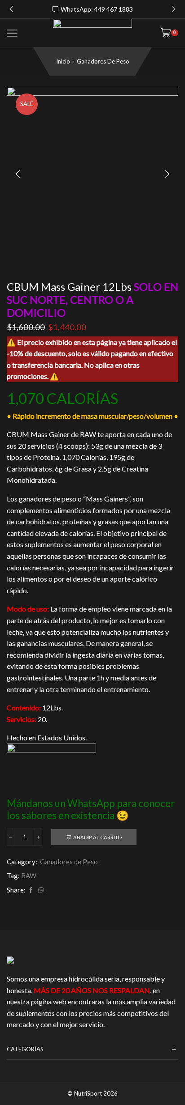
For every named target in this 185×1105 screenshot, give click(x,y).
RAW (28, 875)
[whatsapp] (40, 890)
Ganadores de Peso (103, 61)
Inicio (63, 61)
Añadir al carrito (97, 837)
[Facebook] (31, 890)
